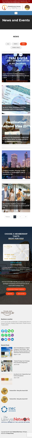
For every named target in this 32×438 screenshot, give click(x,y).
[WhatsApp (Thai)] (5, 335)
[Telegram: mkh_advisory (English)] (2, 331)
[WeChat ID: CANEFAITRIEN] (9, 331)
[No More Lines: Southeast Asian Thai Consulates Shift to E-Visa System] (16, 99)
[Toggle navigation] (16, 13)
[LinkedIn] (12, 339)
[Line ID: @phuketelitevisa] (12, 331)
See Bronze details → (24, 2)
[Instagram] (9, 339)
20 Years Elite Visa (16, 257)
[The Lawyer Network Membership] (15, 419)
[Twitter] (5, 339)
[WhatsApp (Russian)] (9, 335)
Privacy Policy (10, 433)
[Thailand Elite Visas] (16, 7)
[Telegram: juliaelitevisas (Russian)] (5, 331)
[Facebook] (2, 339)
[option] (16, 257)
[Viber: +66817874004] (12, 335)
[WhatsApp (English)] (2, 335)
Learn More (16, 267)
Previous (8, 216)
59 (25, 216)
